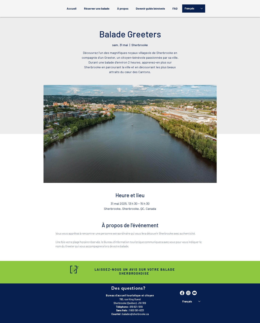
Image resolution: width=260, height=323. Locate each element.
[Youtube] (194, 293)
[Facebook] (182, 293)
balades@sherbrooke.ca (135, 314)
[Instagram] (188, 293)
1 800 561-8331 (136, 310)
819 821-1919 (136, 306)
